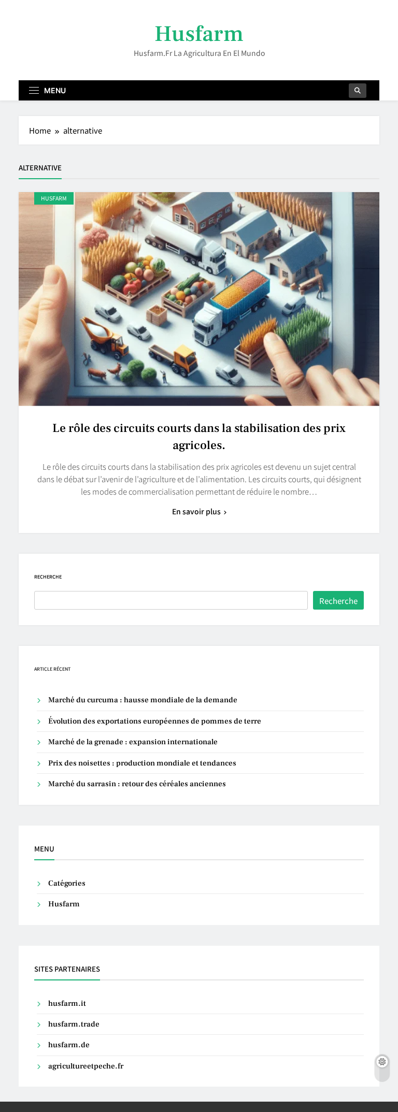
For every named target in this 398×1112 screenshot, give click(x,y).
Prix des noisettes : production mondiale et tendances (142, 763)
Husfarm (199, 34)
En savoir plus (196, 511)
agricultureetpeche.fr (85, 1066)
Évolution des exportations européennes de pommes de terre (154, 721)
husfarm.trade (74, 1024)
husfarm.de (69, 1045)
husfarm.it (67, 1003)
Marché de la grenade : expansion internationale (133, 742)
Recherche (48, 576)
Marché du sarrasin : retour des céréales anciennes (137, 784)
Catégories (67, 883)
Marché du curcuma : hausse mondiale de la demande (142, 700)
